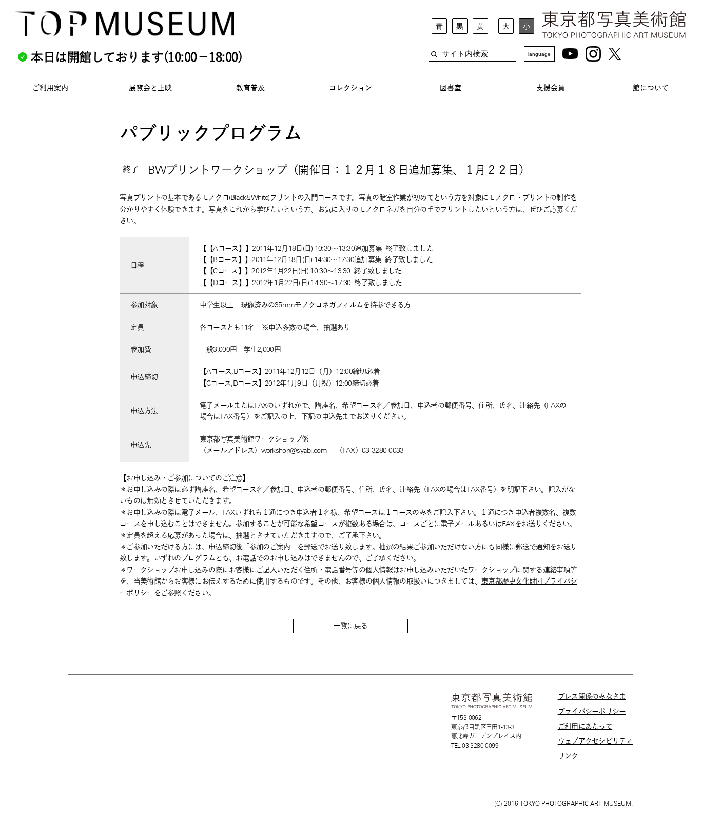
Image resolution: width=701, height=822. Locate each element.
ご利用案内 (50, 88)
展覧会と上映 (150, 88)
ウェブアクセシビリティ (595, 741)
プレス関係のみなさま (592, 696)
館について (651, 88)
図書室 (450, 88)
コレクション (350, 88)
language (539, 54)
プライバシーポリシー (592, 711)
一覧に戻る (350, 625)
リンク (568, 756)
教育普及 (250, 88)
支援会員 (550, 88)
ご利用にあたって (585, 726)
